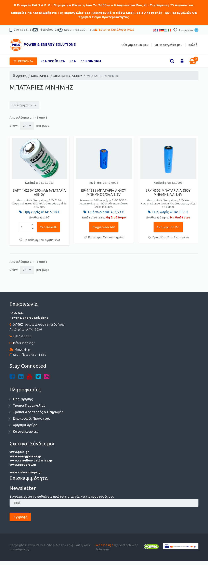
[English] (155, 30)
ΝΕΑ (72, 61)
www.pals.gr (19, 452)
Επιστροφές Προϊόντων (32, 418)
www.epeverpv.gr (23, 464)
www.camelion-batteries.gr (31, 460)
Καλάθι (193, 44)
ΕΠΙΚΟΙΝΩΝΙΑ (91, 61)
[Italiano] (169, 30)
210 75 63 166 (23, 29)
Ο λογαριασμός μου (135, 44)
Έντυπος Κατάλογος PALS (116, 29)
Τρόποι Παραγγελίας (29, 405)
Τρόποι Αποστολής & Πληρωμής (38, 412)
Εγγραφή (20, 517)
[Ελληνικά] (166, 30)
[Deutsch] (162, 30)
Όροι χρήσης (23, 399)
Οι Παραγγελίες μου (168, 44)
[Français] (158, 30)
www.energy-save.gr (25, 456)
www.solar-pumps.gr (26, 472)
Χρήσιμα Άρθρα (25, 425)
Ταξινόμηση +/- (22, 105)
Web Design (105, 545)
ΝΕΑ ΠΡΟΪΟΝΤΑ (52, 61)
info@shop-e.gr (49, 29)
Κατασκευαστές (25, 431)
